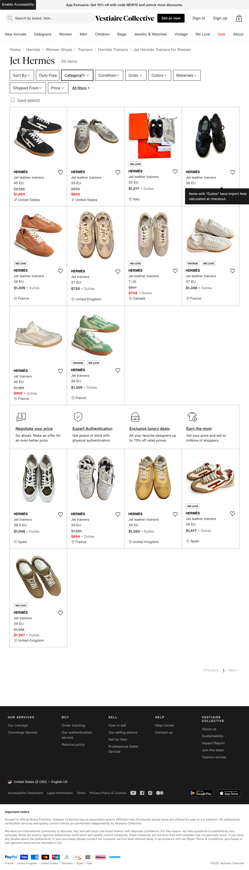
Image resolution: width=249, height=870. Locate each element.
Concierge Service (22, 732)
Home (15, 49)
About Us (241, 34)
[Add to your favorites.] (60, 172)
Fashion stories (214, 757)
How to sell (117, 725)
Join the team (213, 750)
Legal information (60, 793)
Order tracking (73, 725)
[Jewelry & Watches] (170, 34)
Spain (80, 863)
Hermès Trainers (113, 49)
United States (49, 863)
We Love (203, 34)
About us (209, 729)
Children (102, 34)
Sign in (198, 18)
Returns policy (73, 744)
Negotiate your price (34, 428)
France (9, 863)
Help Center (164, 725)
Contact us (164, 732)
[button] (239, 18)
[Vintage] (192, 34)
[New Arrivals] (30, 34)
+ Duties (147, 188)
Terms (81, 793)
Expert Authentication (92, 428)
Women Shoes (59, 49)
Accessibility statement (25, 793)
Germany (67, 863)
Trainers (85, 49)
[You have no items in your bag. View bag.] (239, 18)
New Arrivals (15, 34)
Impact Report (213, 743)
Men (83, 34)
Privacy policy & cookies (107, 793)
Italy (89, 863)
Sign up (220, 18)
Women (65, 34)
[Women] (76, 34)
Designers (42, 34)
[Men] (91, 34)
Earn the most (199, 428)
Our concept (18, 725)
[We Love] (214, 34)
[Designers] (55, 34)
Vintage (180, 34)
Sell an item (170, 18)
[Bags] (130, 34)
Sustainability (212, 736)
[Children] (113, 34)
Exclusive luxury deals (149, 428)
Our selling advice (122, 732)
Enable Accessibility (18, 4)
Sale (221, 34)
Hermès (33, 49)
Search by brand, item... (34, 18)
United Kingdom (27, 863)
